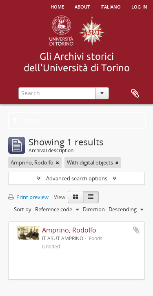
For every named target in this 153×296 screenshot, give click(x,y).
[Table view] (91, 197)
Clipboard (135, 93)
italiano (110, 6)
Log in (139, 6)
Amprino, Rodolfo (69, 230)
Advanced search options (77, 178)
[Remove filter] (57, 162)
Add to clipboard (136, 230)
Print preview (32, 197)
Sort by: (23, 209)
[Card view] (75, 197)
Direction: (94, 209)
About (82, 6)
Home (57, 6)
